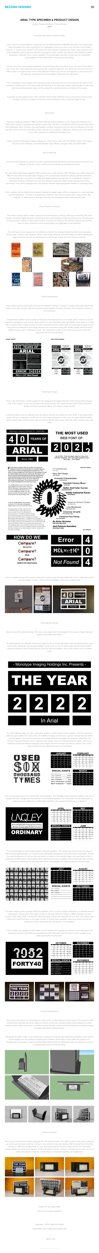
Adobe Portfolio (53, 1248)
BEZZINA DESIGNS (18, 7)
